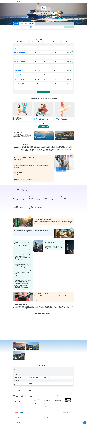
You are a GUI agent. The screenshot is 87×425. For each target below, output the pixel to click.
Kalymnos (15, 348)
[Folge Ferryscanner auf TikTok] (17, 401)
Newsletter (46, 399)
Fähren (35, 403)
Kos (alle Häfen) (16, 357)
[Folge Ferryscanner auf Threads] (23, 401)
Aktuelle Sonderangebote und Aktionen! (41, 119)
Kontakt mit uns (57, 399)
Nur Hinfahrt (16, 23)
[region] (43, 327)
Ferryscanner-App (53, 34)
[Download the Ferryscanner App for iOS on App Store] (68, 399)
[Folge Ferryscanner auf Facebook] (13, 401)
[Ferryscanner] (16, 1)
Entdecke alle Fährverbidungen (43, 91)
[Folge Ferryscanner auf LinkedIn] (19, 401)
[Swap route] (31, 27)
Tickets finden (69, 48)
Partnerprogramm (47, 402)
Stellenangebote (47, 400)
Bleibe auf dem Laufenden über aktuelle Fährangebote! (20, 119)
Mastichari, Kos (30, 348)
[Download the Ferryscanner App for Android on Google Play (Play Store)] (68, 401)
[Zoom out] (86, 318)
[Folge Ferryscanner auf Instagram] (15, 401)
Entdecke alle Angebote (43, 126)
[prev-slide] (11, 110)
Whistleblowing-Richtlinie (48, 404)
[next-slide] (75, 110)
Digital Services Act (47, 407)
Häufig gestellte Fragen (58, 400)
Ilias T (35, 137)
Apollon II (57, 137)
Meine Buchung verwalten (59, 397)
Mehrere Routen (31, 23)
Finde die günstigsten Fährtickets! (61, 119)
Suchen (69, 26)
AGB (44, 403)
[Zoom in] (86, 316)
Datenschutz (46, 406)
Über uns (45, 397)
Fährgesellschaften (18, 30)
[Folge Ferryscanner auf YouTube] (21, 401)
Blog (34, 397)
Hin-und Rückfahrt (24, 23)
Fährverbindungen (37, 399)
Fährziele (35, 400)
